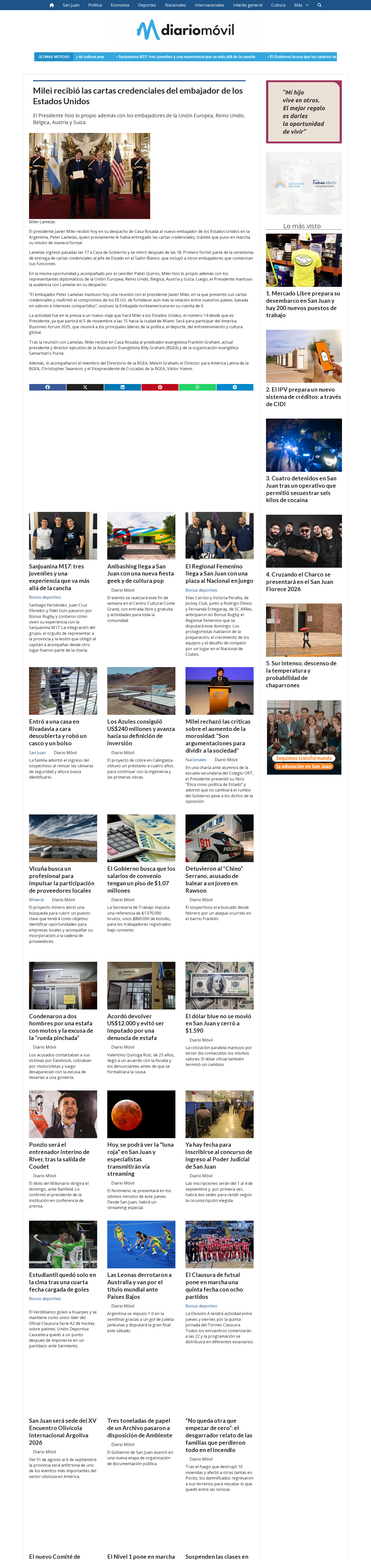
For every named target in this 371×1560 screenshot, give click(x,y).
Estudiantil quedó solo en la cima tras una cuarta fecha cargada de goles (62, 1282)
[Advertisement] (141, 434)
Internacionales (209, 5)
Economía (120, 5)
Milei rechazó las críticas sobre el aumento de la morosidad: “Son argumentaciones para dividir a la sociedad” (218, 736)
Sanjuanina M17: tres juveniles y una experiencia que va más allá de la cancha (113, 57)
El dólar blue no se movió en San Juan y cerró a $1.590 (218, 1023)
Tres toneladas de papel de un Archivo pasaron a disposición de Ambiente (139, 1428)
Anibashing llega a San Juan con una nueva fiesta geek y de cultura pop (140, 573)
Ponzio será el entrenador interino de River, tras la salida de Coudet (59, 1155)
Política (95, 5)
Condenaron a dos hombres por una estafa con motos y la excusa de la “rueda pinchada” (61, 1026)
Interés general (247, 5)
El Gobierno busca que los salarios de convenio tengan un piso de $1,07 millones (267, 57)
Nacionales (175, 5)
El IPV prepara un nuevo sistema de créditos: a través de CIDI (303, 396)
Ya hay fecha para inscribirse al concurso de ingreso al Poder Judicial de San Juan (219, 1155)
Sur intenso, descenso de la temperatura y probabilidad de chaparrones (301, 674)
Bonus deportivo (45, 597)
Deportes (147, 5)
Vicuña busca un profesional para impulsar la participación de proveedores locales (61, 879)
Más (298, 5)
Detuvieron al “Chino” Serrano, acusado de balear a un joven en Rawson (214, 879)
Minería (36, 899)
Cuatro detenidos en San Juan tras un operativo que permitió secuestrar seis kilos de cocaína (301, 489)
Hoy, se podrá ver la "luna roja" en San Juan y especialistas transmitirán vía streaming (140, 1159)
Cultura (278, 5)
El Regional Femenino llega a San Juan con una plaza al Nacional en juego (219, 573)
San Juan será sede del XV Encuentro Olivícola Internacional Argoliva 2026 (62, 1431)
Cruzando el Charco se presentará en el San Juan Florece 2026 (299, 581)
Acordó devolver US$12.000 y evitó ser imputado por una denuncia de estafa (135, 1026)
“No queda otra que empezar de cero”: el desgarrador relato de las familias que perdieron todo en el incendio (219, 1435)
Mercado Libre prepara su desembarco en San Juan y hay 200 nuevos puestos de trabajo (303, 304)
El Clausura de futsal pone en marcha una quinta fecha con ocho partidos (214, 1285)
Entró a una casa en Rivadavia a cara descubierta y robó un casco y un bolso (58, 732)
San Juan (71, 5)
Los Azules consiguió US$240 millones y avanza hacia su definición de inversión (141, 732)
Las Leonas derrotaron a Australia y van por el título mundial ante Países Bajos (139, 1285)
